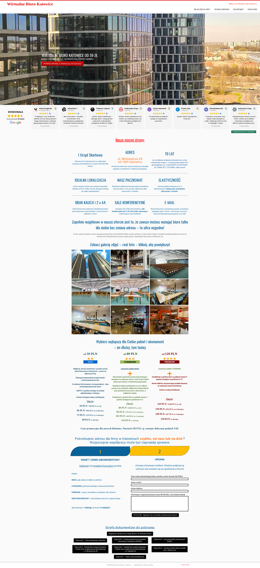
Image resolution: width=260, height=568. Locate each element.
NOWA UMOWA (221, 9)
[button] (31, 117)
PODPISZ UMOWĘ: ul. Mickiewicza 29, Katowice (62, 64)
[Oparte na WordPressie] (132, 564)
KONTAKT (238, 9)
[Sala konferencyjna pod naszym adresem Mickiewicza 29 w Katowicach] (169, 264)
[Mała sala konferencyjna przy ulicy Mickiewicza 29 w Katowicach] (169, 292)
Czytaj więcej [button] (45, 126)
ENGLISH (252, 9)
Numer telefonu (136, 488)
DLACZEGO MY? (202, 9)
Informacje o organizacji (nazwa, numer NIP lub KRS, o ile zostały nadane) (158, 494)
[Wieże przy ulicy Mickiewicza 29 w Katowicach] (91, 264)
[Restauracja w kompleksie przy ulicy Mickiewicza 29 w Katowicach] (130, 320)
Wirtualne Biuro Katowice (30, 4)
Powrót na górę (185, 564)
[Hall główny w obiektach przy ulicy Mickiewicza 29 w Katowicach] (130, 264)
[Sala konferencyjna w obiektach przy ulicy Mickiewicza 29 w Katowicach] (130, 292)
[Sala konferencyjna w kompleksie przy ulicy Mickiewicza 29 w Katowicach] (91, 292)
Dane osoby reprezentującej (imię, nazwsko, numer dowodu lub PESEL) (157, 476)
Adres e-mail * (136, 482)
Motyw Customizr (148, 565)
